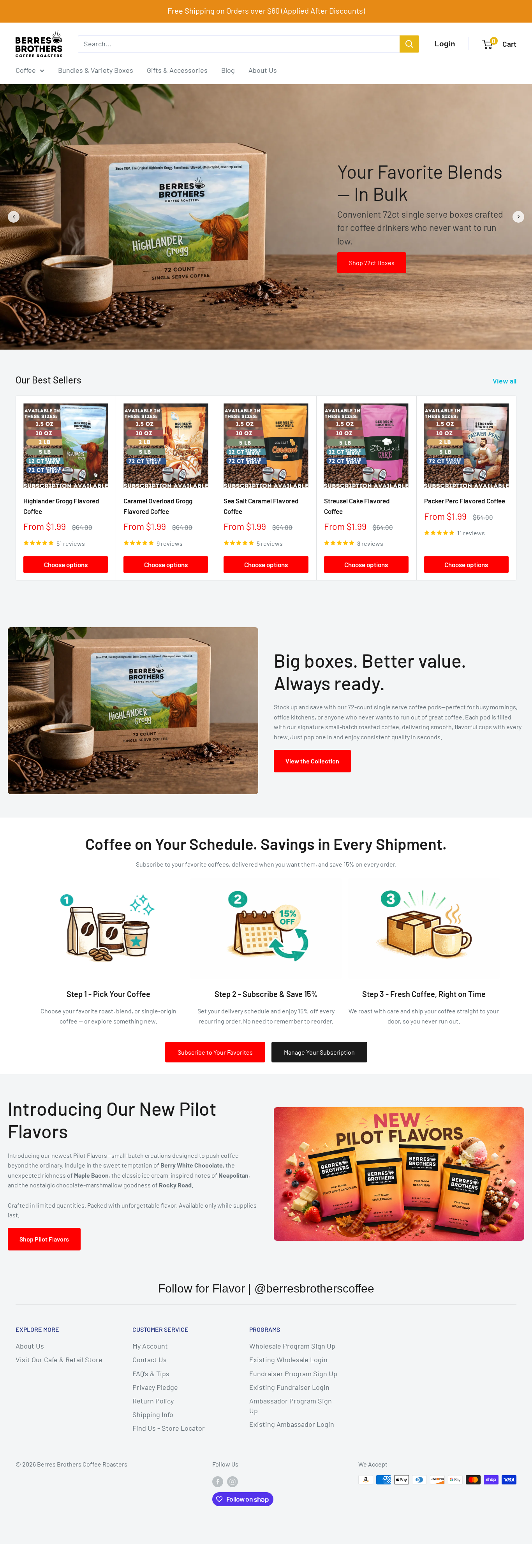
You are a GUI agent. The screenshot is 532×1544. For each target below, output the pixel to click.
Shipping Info (152, 1414)
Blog (228, 70)
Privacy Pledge (155, 1387)
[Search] (409, 43)
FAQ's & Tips (150, 1373)
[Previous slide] (13, 217)
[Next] (516, 488)
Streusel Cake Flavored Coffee (357, 506)
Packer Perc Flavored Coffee (464, 501)
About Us (262, 70)
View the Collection (312, 761)
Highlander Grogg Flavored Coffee (61, 506)
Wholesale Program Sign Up (292, 1346)
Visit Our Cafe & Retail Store (59, 1359)
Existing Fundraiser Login (289, 1387)
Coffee (26, 70)
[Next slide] (518, 217)
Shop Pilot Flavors (44, 1239)
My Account (150, 1346)
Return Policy (153, 1400)
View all (505, 380)
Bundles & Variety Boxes (95, 70)
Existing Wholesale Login (288, 1359)
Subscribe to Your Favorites (215, 1052)
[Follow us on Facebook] (217, 1481)
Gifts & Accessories (177, 70)
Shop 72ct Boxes (372, 262)
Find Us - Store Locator (168, 1428)
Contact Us (149, 1359)
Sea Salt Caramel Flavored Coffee (261, 506)
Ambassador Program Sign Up (290, 1405)
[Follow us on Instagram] (232, 1481)
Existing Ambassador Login (291, 1424)
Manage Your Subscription (319, 1052)
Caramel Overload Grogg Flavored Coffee (157, 506)
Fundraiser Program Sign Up (293, 1373)
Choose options (66, 564)
